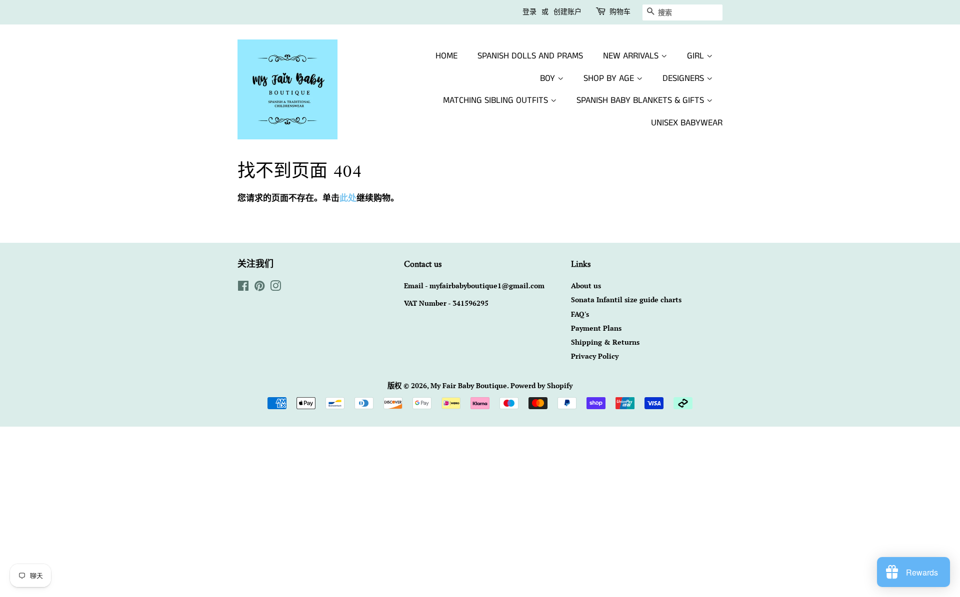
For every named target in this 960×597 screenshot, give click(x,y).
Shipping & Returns (605, 342)
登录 (529, 12)
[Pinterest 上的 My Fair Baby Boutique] (259, 287)
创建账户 (568, 12)
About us (586, 285)
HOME (447, 55)
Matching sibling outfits (496, 100)
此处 (348, 197)
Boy (549, 78)
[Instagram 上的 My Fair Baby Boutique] (275, 287)
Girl (696, 55)
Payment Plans (596, 328)
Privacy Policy (594, 356)
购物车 (620, 12)
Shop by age (610, 78)
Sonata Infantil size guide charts (626, 299)
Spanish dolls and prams (530, 55)
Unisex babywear (686, 122)
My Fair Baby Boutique (468, 385)
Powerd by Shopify (541, 385)
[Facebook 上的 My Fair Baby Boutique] (243, 287)
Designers (684, 78)
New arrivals (632, 55)
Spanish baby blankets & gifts (641, 100)
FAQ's (580, 314)
